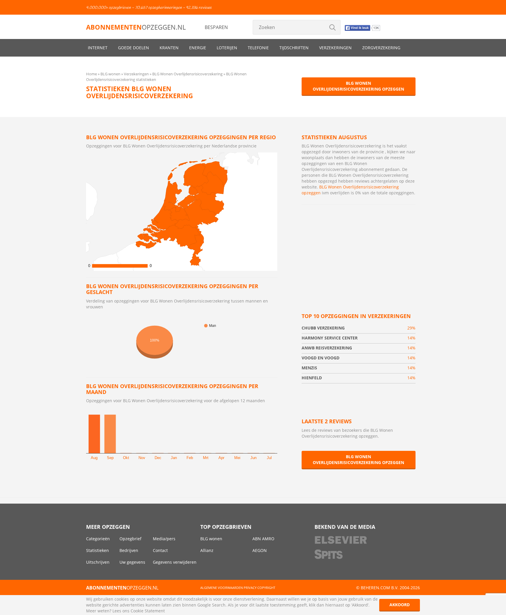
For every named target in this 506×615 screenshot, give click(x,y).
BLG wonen (211, 538)
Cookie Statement (148, 611)
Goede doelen (133, 47)
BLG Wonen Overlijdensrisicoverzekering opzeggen (358, 86)
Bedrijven (128, 550)
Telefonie (258, 47)
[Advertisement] (359, 252)
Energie (197, 47)
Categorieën (98, 538)
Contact (160, 550)
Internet (97, 47)
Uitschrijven (98, 562)
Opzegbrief (130, 538)
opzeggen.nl (136, 27)
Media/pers (164, 538)
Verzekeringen (335, 47)
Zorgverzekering (381, 47)
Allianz (206, 550)
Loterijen (227, 47)
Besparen (216, 27)
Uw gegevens (132, 562)
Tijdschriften (294, 47)
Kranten (169, 47)
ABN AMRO (263, 538)
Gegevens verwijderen (174, 562)
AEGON (259, 550)
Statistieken (97, 550)
